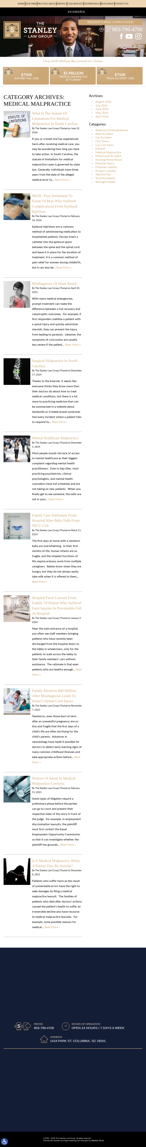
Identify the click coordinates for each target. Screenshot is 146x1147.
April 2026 (102, 116)
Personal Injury (104, 163)
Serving (61, 3)
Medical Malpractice (108, 152)
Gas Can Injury (104, 145)
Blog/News (107, 3)
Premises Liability (106, 167)
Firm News (102, 141)
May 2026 (101, 112)
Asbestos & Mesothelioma (111, 130)
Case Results (75, 3)
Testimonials (92, 3)
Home (21, 3)
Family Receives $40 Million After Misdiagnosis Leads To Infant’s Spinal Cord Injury (54, 696)
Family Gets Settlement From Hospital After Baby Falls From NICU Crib (56, 520)
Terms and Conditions (98, 1122)
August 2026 (103, 101)
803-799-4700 (127, 29)
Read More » (62, 179)
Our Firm (31, 3)
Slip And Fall (103, 174)
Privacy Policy (73, 1122)
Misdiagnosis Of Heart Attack (54, 283)
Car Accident (103, 137)
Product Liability (105, 171)
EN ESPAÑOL (76, 11)
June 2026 (101, 109)
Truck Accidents (105, 178)
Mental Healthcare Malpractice (55, 438)
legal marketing (70, 1140)
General (100, 148)
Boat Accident (104, 134)
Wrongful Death (105, 182)
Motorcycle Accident (108, 156)
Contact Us (121, 3)
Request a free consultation (110, 22)
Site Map (39, 1122)
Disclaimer (54, 1122)
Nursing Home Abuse (108, 159)
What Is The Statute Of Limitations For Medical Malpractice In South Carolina (55, 118)
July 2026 (101, 105)
